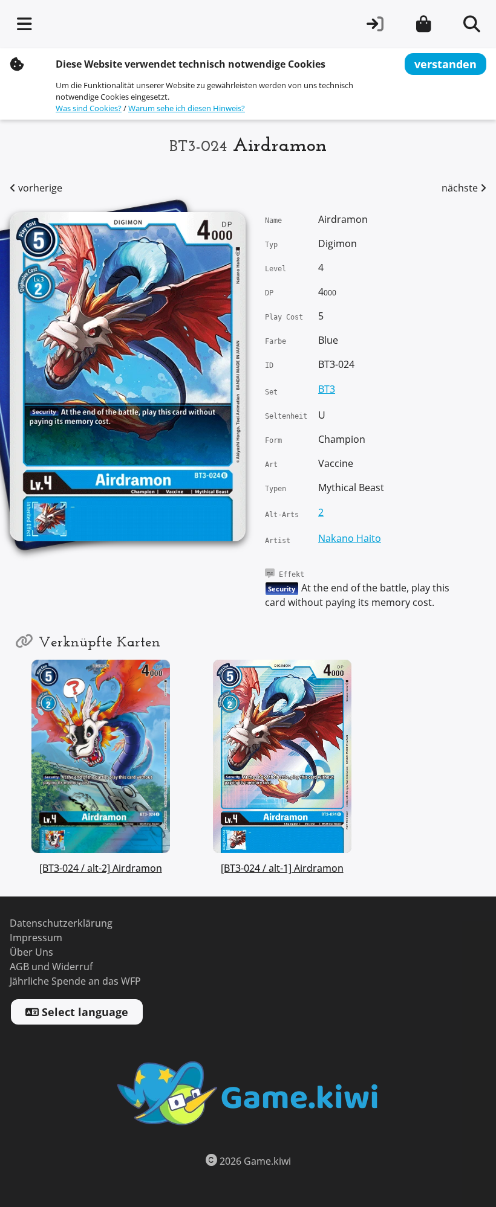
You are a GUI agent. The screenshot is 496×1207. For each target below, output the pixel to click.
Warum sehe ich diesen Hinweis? (186, 108)
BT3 (326, 389)
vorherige (39, 188)
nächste (461, 188)
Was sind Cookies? (89, 108)
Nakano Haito (349, 538)
